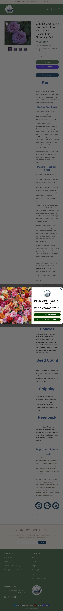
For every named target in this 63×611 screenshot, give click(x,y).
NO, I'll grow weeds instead (47, 319)
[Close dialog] (61, 289)
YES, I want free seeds (47, 314)
